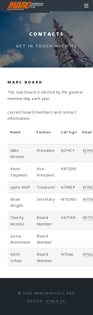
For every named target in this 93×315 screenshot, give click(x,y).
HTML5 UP (56, 301)
